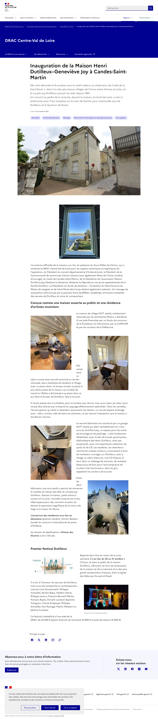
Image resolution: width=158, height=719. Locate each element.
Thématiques (144, 18)
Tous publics (121, 118)
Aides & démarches (48, 18)
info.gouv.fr (121, 694)
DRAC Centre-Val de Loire (14, 26)
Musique (66, 118)
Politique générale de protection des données (113, 709)
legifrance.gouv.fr (103, 694)
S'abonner (12, 669)
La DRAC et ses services (15, 54)
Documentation (67, 18)
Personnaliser (30, 707)
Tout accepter (70, 707)
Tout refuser (50, 707)
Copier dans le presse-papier (59, 639)
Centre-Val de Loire (51, 118)
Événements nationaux (89, 18)
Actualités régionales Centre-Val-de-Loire (42, 26)
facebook (132, 669)
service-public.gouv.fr (141, 694)
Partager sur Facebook (32, 639)
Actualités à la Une (67, 26)
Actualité (35, 118)
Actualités (9, 18)
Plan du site (137, 709)
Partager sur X (39, 639)
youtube (146, 669)
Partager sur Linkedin (45, 639)
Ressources (60, 54)
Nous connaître (26, 18)
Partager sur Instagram (52, 639)
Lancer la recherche (150, 8)
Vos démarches (40, 54)
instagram (139, 669)
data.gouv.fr (85, 694)
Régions (126, 18)
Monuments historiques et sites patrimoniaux (93, 118)
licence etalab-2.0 (55, 716)
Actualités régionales (84, 54)
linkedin (125, 669)
